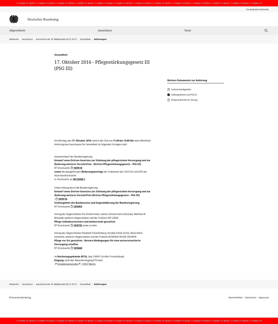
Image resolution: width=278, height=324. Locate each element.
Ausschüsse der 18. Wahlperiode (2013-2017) (56, 39)
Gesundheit (85, 39)
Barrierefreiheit (236, 297)
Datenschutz (250, 297)
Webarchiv (14, 39)
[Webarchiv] (33, 19)
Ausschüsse (105, 30)
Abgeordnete (17, 30)
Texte (187, 30)
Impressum (264, 297)
